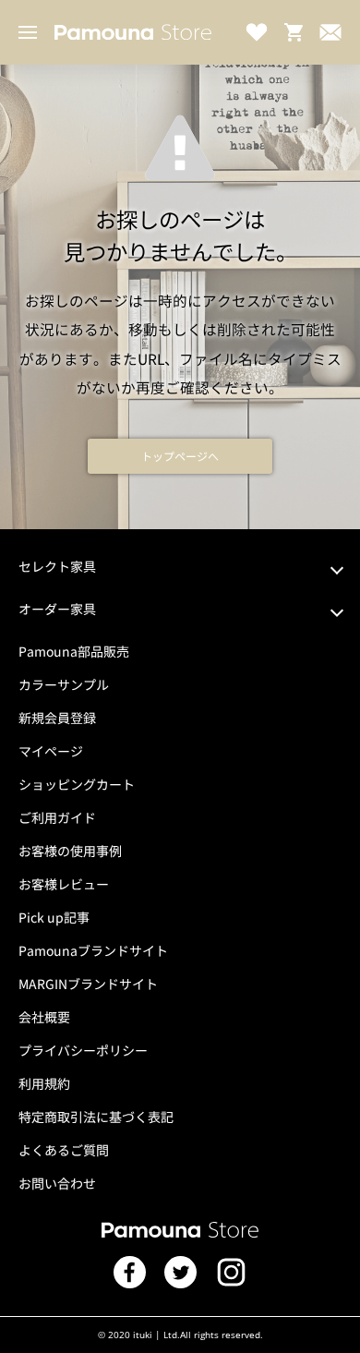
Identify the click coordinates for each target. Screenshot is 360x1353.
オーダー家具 (57, 608)
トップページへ (180, 456)
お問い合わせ (57, 1183)
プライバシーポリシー (83, 1050)
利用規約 (44, 1083)
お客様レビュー (63, 884)
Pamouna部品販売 (73, 651)
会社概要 (44, 1017)
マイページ (50, 751)
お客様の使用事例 (70, 850)
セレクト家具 (57, 566)
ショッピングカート (76, 784)
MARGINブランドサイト (88, 983)
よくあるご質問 (63, 1150)
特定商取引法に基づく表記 (96, 1116)
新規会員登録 (57, 717)
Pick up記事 (54, 917)
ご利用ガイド (57, 817)
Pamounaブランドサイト (93, 950)
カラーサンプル (63, 684)
